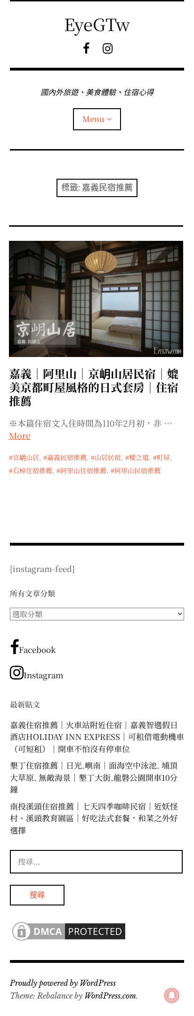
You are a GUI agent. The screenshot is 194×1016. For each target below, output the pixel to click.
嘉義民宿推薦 (67, 457)
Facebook (37, 649)
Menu (93, 118)
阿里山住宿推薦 (83, 470)
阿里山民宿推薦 (137, 470)
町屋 (163, 457)
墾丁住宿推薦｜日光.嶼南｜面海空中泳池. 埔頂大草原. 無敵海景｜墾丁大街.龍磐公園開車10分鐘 (94, 777)
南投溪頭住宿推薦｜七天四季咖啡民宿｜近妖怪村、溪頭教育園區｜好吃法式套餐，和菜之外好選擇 (94, 818)
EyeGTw (97, 24)
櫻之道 (139, 457)
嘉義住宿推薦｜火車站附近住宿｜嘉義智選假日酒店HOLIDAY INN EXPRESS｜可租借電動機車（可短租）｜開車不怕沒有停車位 (97, 736)
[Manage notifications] (171, 995)
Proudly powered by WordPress (63, 983)
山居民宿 (108, 457)
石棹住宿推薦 (32, 470)
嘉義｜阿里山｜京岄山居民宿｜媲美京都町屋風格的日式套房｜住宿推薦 (93, 387)
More (20, 435)
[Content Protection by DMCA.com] (69, 939)
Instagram (44, 675)
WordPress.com (110, 995)
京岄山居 (26, 457)
